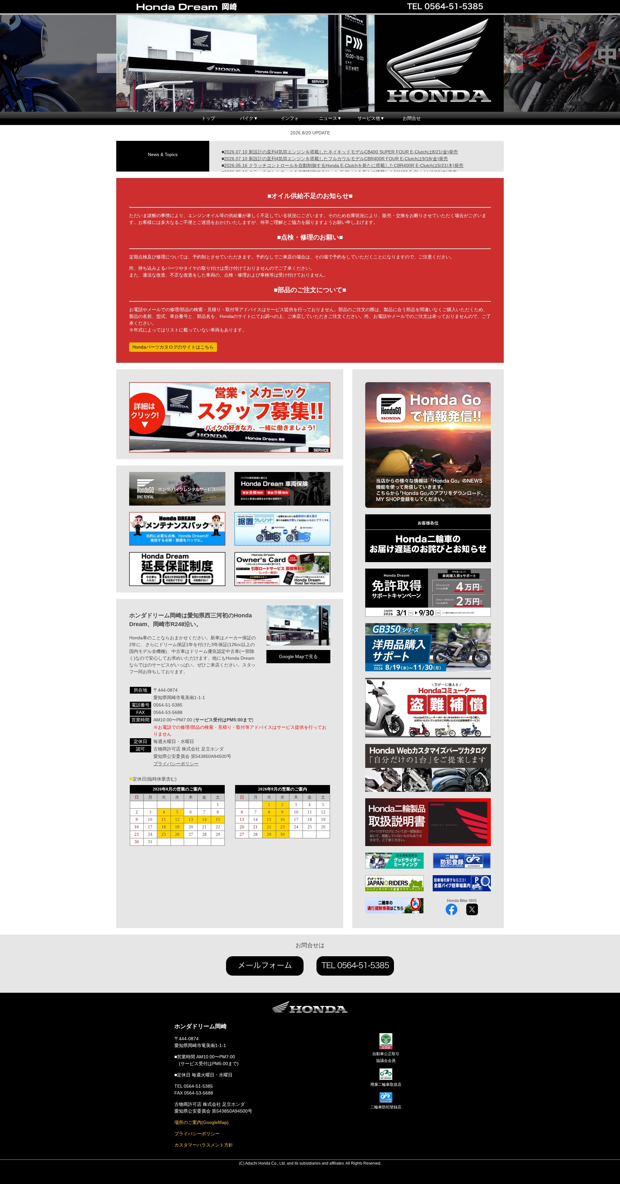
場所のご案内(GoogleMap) (201, 1122)
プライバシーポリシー (176, 763)
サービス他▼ (371, 118)
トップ (208, 118)
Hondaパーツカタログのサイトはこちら (173, 347)
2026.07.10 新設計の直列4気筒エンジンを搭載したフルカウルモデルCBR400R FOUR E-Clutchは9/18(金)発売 (336, 158)
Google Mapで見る (298, 656)
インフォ (290, 118)
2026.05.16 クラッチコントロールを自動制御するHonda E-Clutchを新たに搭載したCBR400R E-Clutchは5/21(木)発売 (343, 165)
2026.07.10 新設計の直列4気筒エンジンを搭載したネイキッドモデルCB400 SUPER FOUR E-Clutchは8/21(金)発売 (341, 151)
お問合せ (412, 118)
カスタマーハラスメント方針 (203, 1144)
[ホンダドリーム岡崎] (200, 7)
